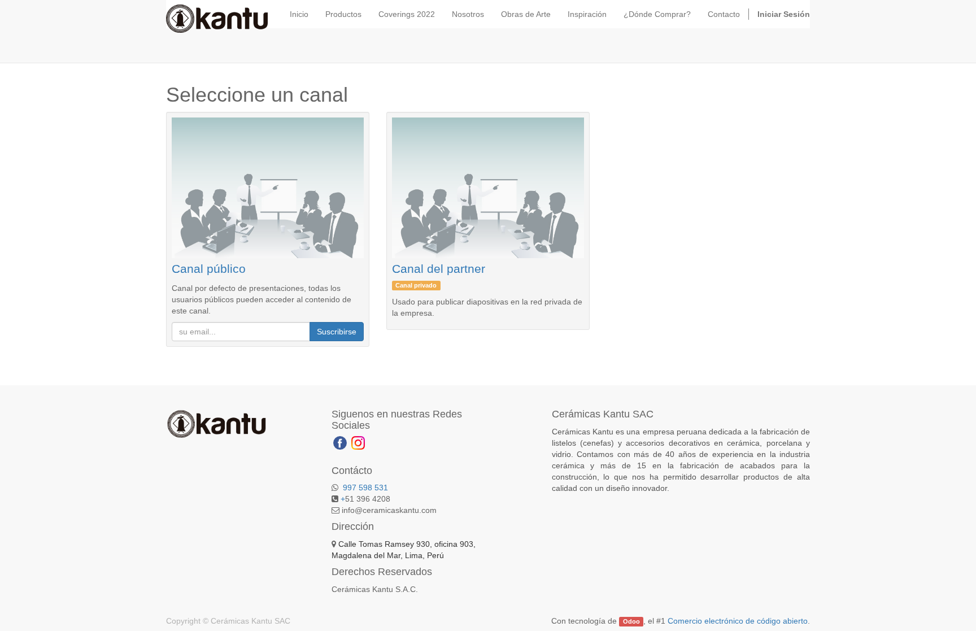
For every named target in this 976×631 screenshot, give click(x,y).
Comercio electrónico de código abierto (738, 620)
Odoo (631, 621)
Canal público (209, 268)
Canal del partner (438, 268)
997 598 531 (364, 487)
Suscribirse (336, 331)
